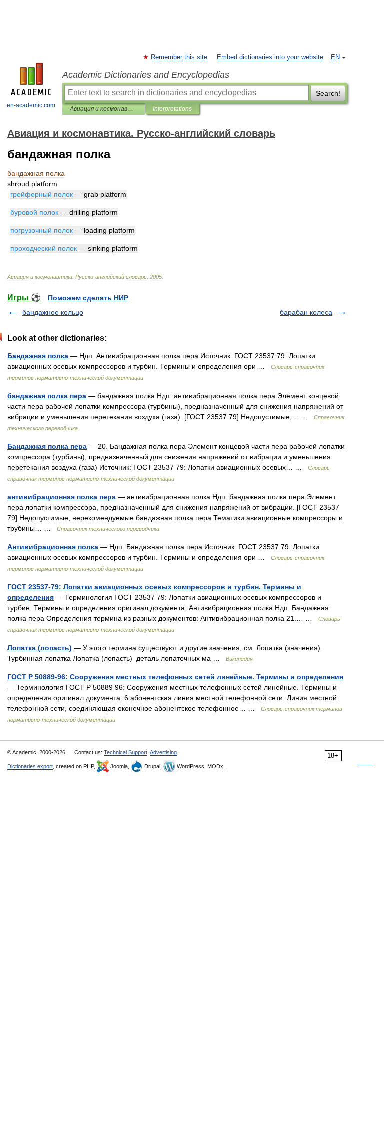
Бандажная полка (38, 356)
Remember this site (180, 57)
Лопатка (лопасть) (40, 648)
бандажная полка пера (47, 396)
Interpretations (172, 109)
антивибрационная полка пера (62, 497)
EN (335, 57)
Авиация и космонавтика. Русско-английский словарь (104, 109)
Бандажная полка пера (47, 446)
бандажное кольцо (53, 312)
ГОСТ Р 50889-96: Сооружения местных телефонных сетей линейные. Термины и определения (176, 677)
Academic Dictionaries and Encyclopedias (146, 75)
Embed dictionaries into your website (270, 57)
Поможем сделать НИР (88, 298)
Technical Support (126, 753)
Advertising (163, 753)
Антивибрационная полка (53, 547)
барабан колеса (306, 312)
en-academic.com (31, 105)
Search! (328, 94)
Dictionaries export (30, 767)
